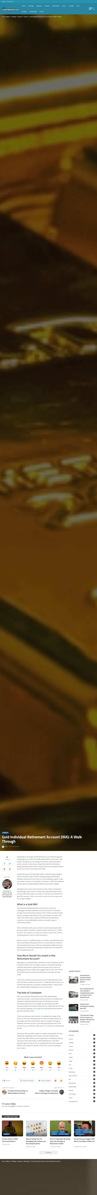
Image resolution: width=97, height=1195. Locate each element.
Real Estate (72, 1083)
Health (71, 1057)
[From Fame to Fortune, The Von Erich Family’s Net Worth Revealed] (7, 884)
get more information (45, 1008)
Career (71, 1039)
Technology (72, 1094)
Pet (70, 1079)
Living (70, 1068)
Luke (6, 846)
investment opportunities (30, 876)
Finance (5, 832)
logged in (13, 1106)
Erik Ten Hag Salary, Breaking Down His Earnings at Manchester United (60, 1141)
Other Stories (73, 1075)
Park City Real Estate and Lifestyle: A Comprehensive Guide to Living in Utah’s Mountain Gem (87, 993)
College (71, 1042)
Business (71, 1035)
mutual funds (47, 915)
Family (71, 1046)
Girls (70, 1053)
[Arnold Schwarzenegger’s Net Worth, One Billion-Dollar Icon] (84, 1128)
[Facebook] (4, 863)
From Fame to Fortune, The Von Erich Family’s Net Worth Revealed (7, 894)
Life (70, 1064)
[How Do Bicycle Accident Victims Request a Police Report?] (73, 979)
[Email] (10, 869)
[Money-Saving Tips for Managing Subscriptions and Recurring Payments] (36, 1128)
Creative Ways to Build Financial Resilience (10, 1140)
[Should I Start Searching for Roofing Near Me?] (73, 1007)
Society (71, 1090)
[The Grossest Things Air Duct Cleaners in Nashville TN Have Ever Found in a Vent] (73, 1019)
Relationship (72, 1086)
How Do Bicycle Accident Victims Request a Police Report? (85, 978)
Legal (70, 1061)
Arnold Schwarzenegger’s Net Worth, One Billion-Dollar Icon (84, 1140)
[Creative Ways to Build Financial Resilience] (12, 1128)
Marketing (72, 1072)
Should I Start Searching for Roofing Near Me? (87, 1006)
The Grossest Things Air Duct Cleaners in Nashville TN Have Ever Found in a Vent (87, 1018)
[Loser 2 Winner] (10, 9)
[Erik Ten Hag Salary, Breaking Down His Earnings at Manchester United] (60, 1128)
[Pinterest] (4, 869)
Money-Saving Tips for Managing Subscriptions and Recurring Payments (36, 1141)
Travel (70, 1098)
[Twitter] (10, 863)
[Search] (93, 8)
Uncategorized (73, 1101)
